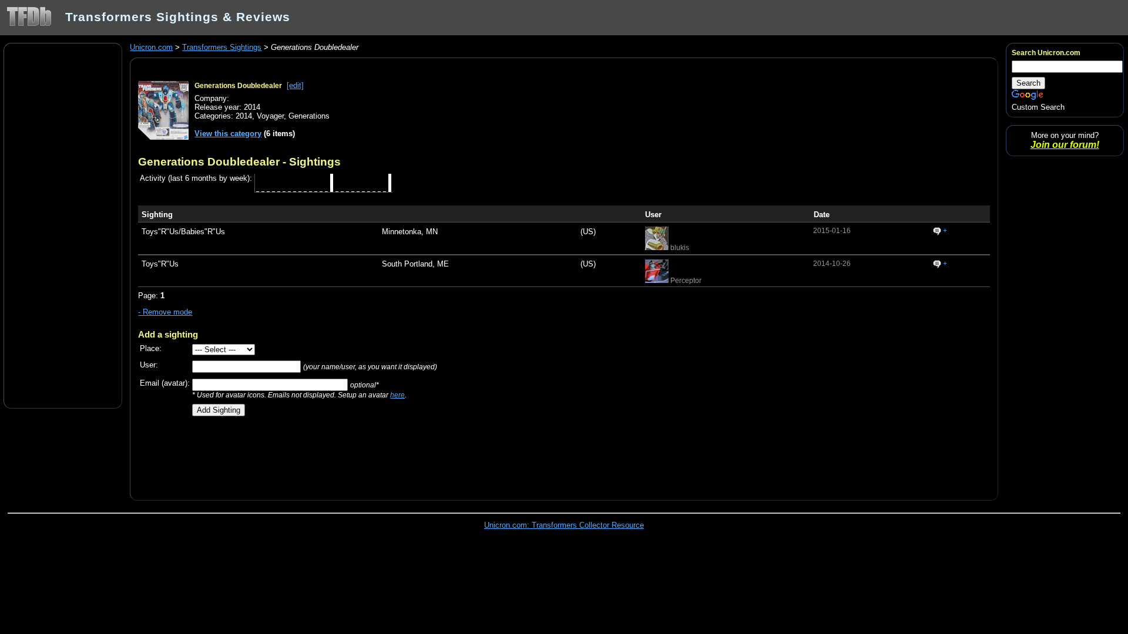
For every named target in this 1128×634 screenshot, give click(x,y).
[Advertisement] (63, 225)
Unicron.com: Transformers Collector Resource (564, 525)
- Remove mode (165, 312)
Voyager (270, 116)
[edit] (295, 85)
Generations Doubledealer (238, 86)
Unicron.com (151, 47)
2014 (244, 116)
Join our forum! (1064, 145)
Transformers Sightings (221, 47)
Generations (309, 116)
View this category (227, 133)
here (397, 395)
